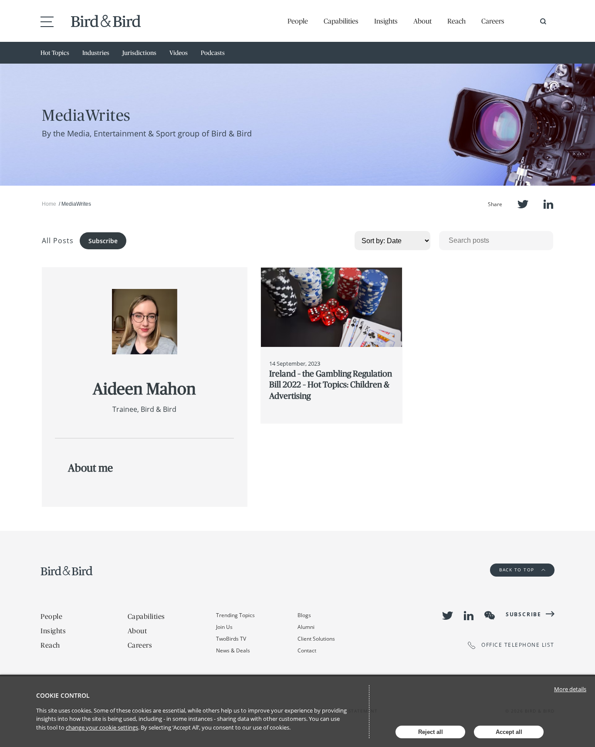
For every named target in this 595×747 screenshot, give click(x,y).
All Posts (58, 240)
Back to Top (517, 570)
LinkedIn (548, 204)
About (422, 21)
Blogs (304, 615)
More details (570, 689)
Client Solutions (316, 638)
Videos (178, 52)
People (297, 21)
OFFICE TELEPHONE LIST (517, 645)
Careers (492, 21)
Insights (386, 21)
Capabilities (341, 21)
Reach (456, 21)
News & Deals (233, 650)
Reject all (430, 732)
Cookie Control (63, 695)
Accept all (509, 732)
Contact (307, 650)
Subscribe (103, 241)
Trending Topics (235, 615)
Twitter (522, 204)
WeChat (489, 615)
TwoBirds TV (231, 638)
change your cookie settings (102, 727)
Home (49, 204)
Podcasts (213, 52)
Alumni (306, 627)
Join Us (224, 627)
